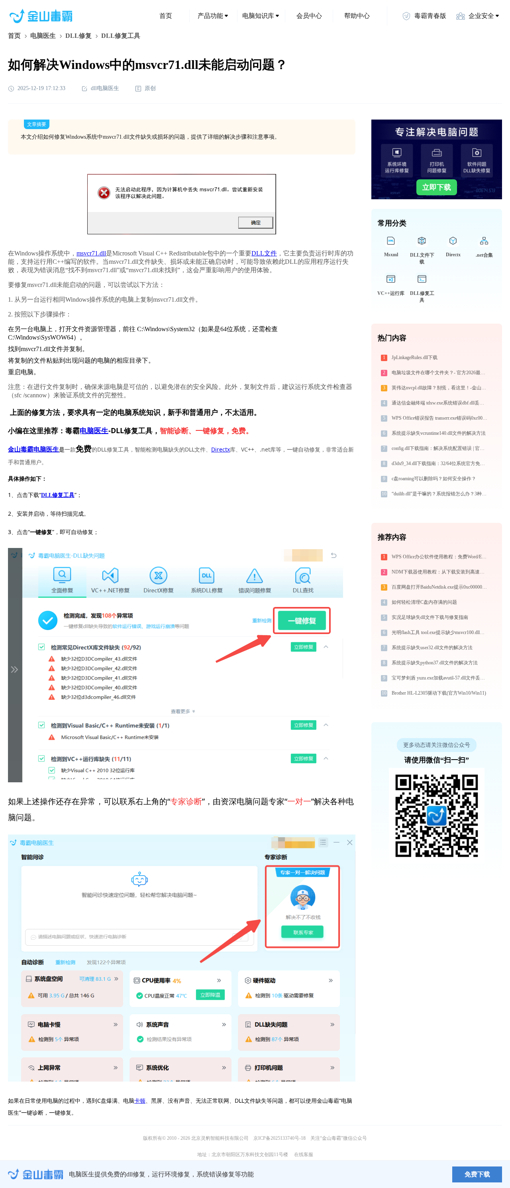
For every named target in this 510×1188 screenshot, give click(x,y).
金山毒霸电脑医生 (33, 449)
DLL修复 (78, 35)
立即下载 (436, 187)
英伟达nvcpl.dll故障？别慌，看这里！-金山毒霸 (441, 388)
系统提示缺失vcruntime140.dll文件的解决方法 (439, 433)
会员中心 (309, 15)
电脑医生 (43, 35)
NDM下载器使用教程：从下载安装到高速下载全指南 (441, 572)
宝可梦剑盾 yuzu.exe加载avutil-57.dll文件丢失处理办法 (441, 678)
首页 (165, 15)
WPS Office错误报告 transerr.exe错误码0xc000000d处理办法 (441, 418)
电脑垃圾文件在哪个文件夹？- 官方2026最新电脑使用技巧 (441, 372)
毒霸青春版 (430, 15)
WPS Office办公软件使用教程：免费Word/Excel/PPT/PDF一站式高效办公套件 (441, 557)
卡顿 (139, 1100)
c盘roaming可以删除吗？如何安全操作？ (434, 478)
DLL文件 (264, 253)
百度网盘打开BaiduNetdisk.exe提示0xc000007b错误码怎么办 (441, 587)
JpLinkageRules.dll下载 (414, 357)
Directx (220, 449)
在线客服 (303, 1154)
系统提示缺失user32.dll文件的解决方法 (432, 647)
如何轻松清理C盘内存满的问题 (424, 602)
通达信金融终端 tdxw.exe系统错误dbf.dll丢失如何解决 (441, 403)
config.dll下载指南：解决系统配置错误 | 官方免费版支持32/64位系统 (441, 448)
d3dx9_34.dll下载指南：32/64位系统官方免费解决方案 (441, 463)
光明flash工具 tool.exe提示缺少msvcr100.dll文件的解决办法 (441, 632)
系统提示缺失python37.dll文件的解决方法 (435, 663)
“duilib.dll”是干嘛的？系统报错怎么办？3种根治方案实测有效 (441, 494)
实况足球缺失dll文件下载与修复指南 (430, 617)
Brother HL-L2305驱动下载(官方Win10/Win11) (439, 693)
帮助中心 (357, 15)
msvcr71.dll (91, 253)
